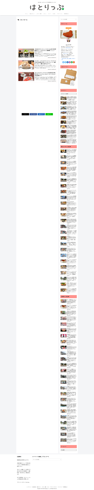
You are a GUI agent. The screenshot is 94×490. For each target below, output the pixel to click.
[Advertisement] (37, 28)
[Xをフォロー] (65, 62)
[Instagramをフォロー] (70, 62)
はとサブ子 (68, 44)
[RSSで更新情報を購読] (74, 62)
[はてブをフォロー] (67, 62)
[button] (76, 19)
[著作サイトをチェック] (63, 62)
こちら (28, 482)
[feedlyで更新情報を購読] (72, 62)
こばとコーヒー (65, 53)
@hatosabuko (68, 47)
